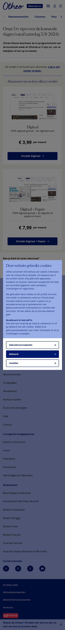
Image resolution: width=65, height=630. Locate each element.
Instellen (13, 363)
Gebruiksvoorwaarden (20, 344)
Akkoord (13, 354)
